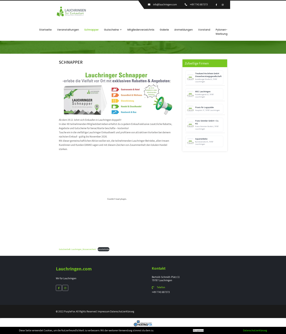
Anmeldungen (183, 29)
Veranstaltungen (68, 29)
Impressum (104, 311)
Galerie (164, 29)
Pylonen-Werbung (221, 32)
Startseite (45, 29)
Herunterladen (103, 249)
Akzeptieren (198, 330)
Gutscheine (111, 29)
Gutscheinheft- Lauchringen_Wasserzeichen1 (77, 249)
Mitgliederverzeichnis (140, 29)
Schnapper (91, 29)
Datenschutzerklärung (122, 311)
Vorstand (204, 29)
